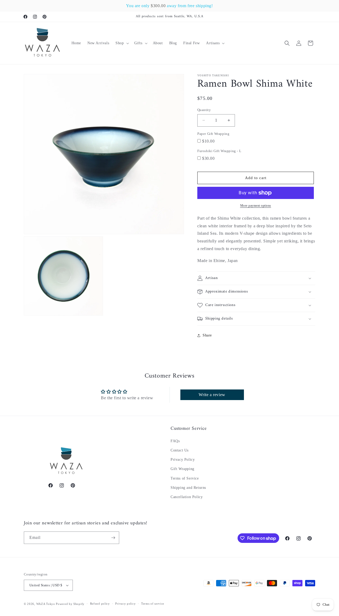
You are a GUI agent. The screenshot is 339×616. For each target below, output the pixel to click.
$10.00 (208, 141)
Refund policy (100, 603)
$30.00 (208, 158)
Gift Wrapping (182, 469)
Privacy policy (125, 603)
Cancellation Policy (187, 497)
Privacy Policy (183, 459)
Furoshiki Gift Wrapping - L (219, 151)
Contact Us (180, 450)
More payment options (255, 205)
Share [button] (207, 335)
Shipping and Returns (188, 487)
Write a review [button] (212, 395)
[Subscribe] (113, 537)
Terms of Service (185, 478)
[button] (121, 43)
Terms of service (152, 603)
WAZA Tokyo (45, 603)
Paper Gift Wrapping (213, 134)
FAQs (175, 441)
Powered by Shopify (70, 603)
